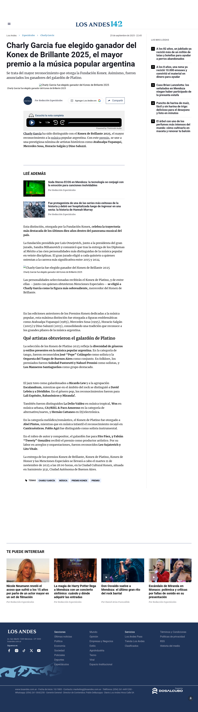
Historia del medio (170, 645)
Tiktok (24, 650)
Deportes (59, 659)
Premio (96, 480)
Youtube (39, 650)
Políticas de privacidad (172, 636)
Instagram (16, 650)
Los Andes (11, 35)
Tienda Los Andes (134, 641)
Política (58, 641)
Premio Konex (79, 480)
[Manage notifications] (190, 698)
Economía (59, 645)
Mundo (93, 632)
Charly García (32, 133)
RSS (162, 641)
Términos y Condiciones (173, 632)
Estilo (93, 645)
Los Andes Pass (133, 636)
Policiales (59, 655)
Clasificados (131, 645)
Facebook (9, 650)
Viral (92, 659)
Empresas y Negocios (101, 641)
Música (63, 480)
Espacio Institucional (101, 664)
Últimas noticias (63, 636)
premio (104, 137)
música (56, 137)
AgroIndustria (97, 650)
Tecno (93, 655)
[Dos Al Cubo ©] (167, 693)
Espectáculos (28, 35)
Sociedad (59, 650)
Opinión (94, 636)
